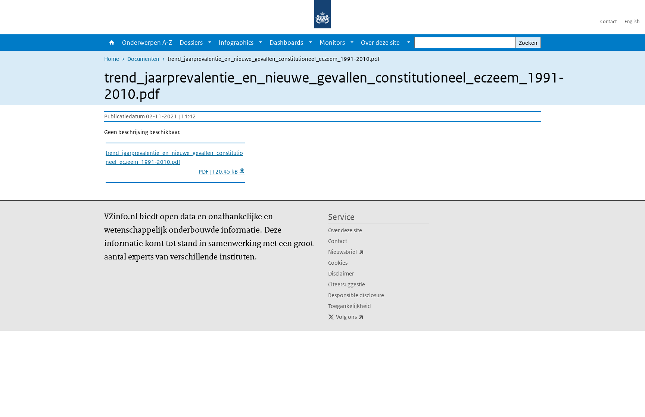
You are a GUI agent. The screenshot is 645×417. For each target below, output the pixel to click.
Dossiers (191, 42)
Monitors (332, 42)
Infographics (236, 42)
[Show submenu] (210, 42)
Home (111, 42)
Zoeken (528, 42)
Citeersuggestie (346, 284)
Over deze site (345, 230)
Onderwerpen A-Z (147, 42)
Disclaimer (341, 273)
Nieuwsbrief (362, 251)
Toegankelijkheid (349, 305)
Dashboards (286, 42)
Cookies (338, 262)
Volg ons (366, 316)
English (631, 21)
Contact (608, 21)
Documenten (143, 58)
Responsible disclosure (356, 295)
